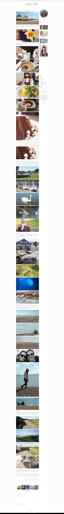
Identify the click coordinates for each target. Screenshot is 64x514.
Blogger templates (30, 513)
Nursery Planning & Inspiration (32, 489)
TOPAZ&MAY (31, 511)
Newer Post (18, 502)
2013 (40, 87)
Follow (43, 104)
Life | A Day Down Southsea (43, 83)
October (42, 80)
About (24, 0)
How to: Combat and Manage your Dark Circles (44, 57)
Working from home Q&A (19, 489)
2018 (40, 76)
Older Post (36, 502)
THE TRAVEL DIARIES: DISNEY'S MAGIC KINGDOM (23, 490)
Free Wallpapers (34, 0)
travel (20, 492)
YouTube (43, 0)
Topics (39, 0)
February (42, 84)
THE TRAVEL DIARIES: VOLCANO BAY (36, 489)
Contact (28, 0)
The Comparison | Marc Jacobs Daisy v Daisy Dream (43, 37)
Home (20, 0)
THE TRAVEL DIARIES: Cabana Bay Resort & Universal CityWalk (28, 490)
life (18, 492)
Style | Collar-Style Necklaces (43, 82)
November (42, 79)
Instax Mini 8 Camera (44, 43)
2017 (40, 77)
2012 (40, 88)
